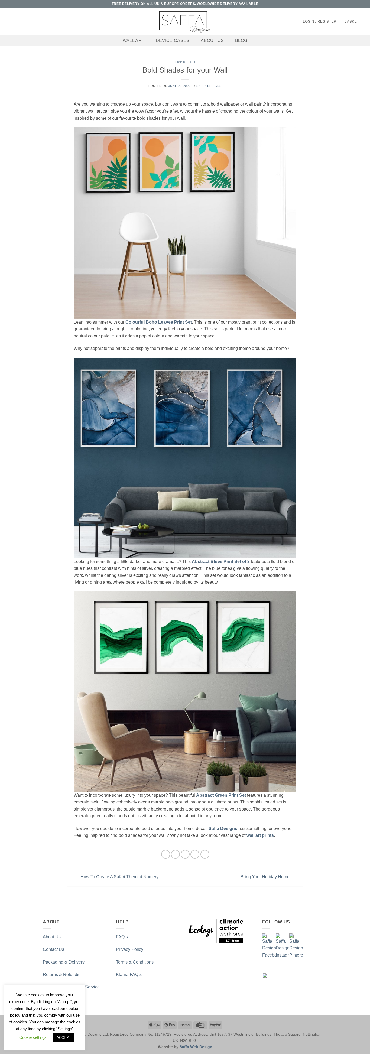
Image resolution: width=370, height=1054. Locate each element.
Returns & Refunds (61, 974)
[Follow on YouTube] (363, 4)
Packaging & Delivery (64, 962)
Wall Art (134, 40)
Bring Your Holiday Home (266, 876)
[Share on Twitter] (175, 854)
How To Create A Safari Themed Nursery (118, 876)
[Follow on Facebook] (342, 4)
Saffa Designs (208, 85)
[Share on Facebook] (165, 854)
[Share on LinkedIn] (204, 854)
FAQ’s (122, 937)
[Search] (6, 22)
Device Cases (173, 40)
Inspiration (185, 61)
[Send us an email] (353, 4)
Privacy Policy (129, 949)
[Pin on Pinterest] (194, 854)
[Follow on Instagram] (347, 4)
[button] (319, 22)
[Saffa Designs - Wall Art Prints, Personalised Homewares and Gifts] (185, 22)
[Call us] (358, 4)
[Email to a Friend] (185, 854)
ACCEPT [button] (64, 1038)
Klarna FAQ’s (129, 974)
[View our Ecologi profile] (216, 931)
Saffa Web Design (196, 1047)
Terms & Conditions (135, 962)
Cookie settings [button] (33, 1037)
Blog (241, 40)
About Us (212, 40)
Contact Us (53, 949)
